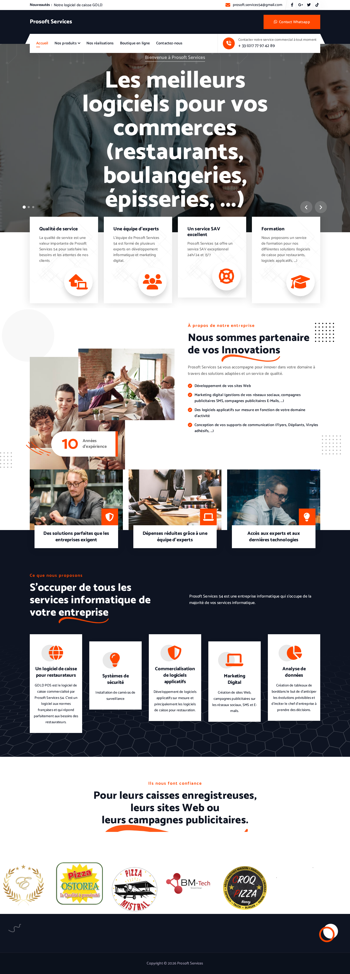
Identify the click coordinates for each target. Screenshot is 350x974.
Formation (273, 229)
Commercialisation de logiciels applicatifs (175, 675)
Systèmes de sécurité (115, 679)
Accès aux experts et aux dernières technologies (273, 537)
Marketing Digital (234, 679)
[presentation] (306, 207)
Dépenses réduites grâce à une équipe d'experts (175, 537)
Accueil (42, 43)
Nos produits (66, 43)
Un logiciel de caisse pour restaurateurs (56, 672)
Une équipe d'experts (136, 229)
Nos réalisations (100, 43)
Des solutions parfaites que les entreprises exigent (76, 537)
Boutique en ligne (135, 43)
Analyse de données (293, 672)
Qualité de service (58, 229)
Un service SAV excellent (203, 232)
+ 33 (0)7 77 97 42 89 (256, 45)
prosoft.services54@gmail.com (257, 5)
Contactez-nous (169, 43)
